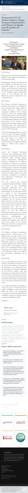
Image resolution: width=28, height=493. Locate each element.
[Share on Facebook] (2, 407)
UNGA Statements (6, 7)
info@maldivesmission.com (12, 313)
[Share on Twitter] (4, 407)
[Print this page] (6, 407)
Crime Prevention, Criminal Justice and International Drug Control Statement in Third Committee (13, 361)
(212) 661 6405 (6, 478)
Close (24, 489)
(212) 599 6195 (13, 476)
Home (3, 6)
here (15, 491)
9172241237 (8, 314)
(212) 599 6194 (6, 476)
